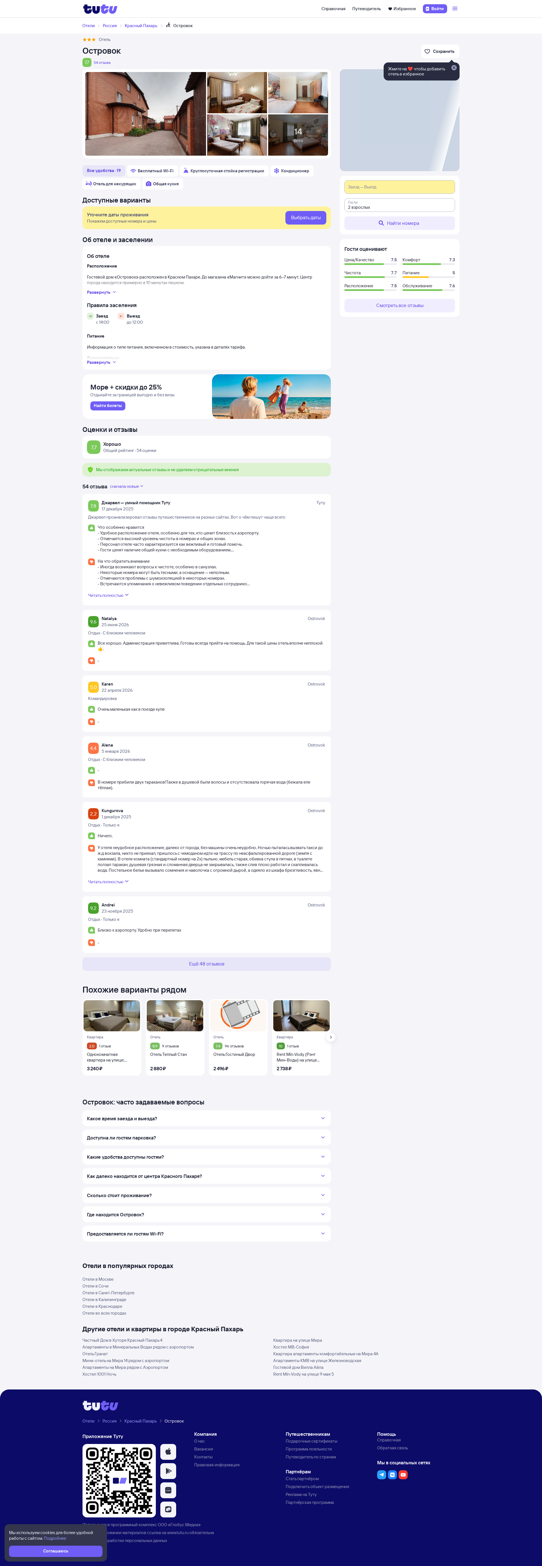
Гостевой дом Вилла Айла (298, 1367)
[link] (107, 405)
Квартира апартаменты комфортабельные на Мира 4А (326, 1353)
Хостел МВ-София (291, 1347)
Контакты (203, 1457)
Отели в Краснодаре (102, 1306)
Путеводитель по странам (311, 1457)
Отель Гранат (95, 1353)
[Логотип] (100, 8)
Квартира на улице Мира (297, 1340)
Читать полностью (105, 595)
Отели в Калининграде (104, 1299)
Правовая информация (217, 1464)
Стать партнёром (302, 1478)
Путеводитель (366, 8)
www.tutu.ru (178, 1532)
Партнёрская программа (310, 1502)
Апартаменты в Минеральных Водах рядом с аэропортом (138, 1347)
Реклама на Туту (301, 1494)
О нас (199, 1441)
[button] (168, 1452)
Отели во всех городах (104, 1313)
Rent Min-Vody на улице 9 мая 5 (303, 1374)
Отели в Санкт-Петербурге (108, 1292)
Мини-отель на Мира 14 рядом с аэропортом (125, 1360)
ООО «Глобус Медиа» (179, 1524)
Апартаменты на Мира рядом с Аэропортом (125, 1367)
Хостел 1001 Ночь (99, 1374)
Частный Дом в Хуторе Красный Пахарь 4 (122, 1340)
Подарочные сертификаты (311, 1441)
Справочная (334, 8)
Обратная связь (392, 1447)
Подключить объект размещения (317, 1486)
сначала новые (124, 486)
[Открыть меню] (456, 8)
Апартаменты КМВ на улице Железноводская (317, 1360)
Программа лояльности (309, 1449)
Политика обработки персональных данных (124, 1540)
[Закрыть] (454, 68)
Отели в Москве (97, 1279)
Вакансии (203, 1449)
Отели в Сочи (95, 1286)
